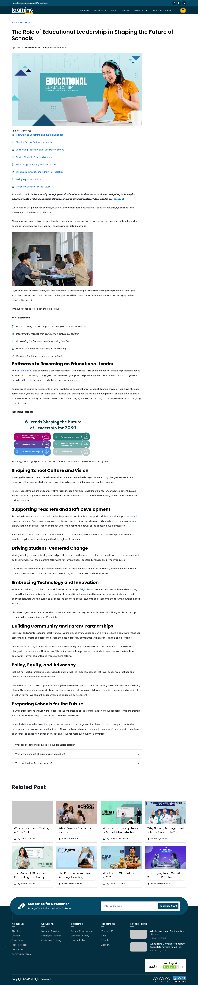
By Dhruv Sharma (26, 838)
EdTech (105, 940)
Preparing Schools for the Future (33, 186)
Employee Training (51, 935)
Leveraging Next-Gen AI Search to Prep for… (163, 875)
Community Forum (161, 10)
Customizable (78, 940)
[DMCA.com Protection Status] (179, 979)
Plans (113, 10)
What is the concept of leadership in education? (40, 754)
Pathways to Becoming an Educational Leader (40, 134)
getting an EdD (24, 370)
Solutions (98, 10)
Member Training (50, 931)
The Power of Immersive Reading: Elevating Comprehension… (74, 875)
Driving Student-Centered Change (34, 157)
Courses (125, 10)
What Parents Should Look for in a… (76, 830)
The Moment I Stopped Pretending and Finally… (30, 875)
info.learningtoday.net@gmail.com (31, 3)
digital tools (87, 589)
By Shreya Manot (159, 838)
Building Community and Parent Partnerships (39, 171)
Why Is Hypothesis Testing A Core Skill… (31, 830)
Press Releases (19, 944)
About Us (16, 931)
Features (85, 10)
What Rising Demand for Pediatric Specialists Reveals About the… (168, 945)
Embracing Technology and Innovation (36, 164)
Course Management (82, 931)
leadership (132, 516)
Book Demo (18, 940)
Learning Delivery (80, 935)
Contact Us (18, 949)
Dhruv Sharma (59, 47)
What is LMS (107, 931)
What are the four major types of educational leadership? (45, 744)
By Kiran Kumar (70, 838)
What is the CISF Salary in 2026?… (120, 875)
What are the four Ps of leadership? (33, 763)
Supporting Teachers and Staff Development (40, 149)
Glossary (105, 944)
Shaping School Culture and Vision (34, 142)
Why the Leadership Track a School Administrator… (120, 830)
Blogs (27, 22)
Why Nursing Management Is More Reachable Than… (165, 830)
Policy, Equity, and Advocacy (31, 179)
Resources (139, 10)
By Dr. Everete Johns (117, 838)
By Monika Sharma (72, 883)
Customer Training (51, 940)
